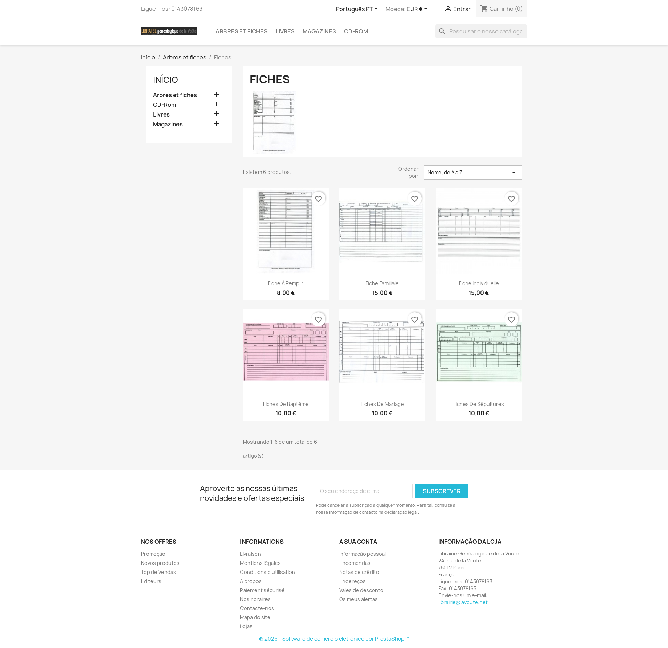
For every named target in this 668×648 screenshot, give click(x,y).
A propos (251, 581)
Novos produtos (160, 563)
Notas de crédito (359, 572)
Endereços (352, 581)
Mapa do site (255, 617)
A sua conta (358, 541)
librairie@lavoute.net (463, 602)
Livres (285, 31)
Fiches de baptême (286, 404)
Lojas (246, 626)
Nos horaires (255, 599)
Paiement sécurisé (262, 590)
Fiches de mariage (382, 404)
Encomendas (355, 563)
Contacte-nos (257, 608)
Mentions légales (260, 563)
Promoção (153, 554)
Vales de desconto (361, 590)
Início (165, 80)
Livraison (250, 554)
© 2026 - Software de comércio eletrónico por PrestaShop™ (334, 638)
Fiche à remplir (285, 283)
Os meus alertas (358, 599)
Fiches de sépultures (478, 404)
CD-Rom (356, 31)
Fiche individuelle (479, 283)
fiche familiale (382, 283)
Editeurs (151, 581)
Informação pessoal (362, 554)
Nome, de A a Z (473, 172)
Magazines (319, 31)
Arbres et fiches (242, 31)
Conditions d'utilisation (267, 572)
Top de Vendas (158, 572)
